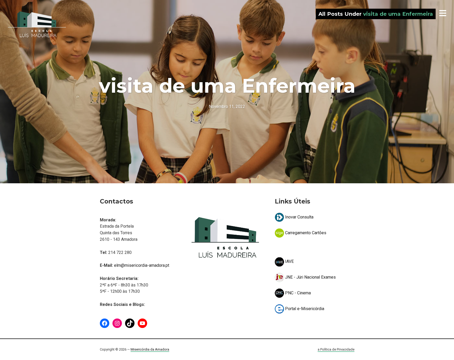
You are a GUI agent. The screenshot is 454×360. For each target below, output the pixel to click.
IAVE (289, 261)
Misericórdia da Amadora (150, 349)
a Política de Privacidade (336, 349)
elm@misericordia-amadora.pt (141, 265)
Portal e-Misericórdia (304, 308)
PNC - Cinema (297, 292)
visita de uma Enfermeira (227, 86)
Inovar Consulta (298, 217)
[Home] (37, 24)
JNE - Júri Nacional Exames (310, 277)
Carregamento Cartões (305, 232)
